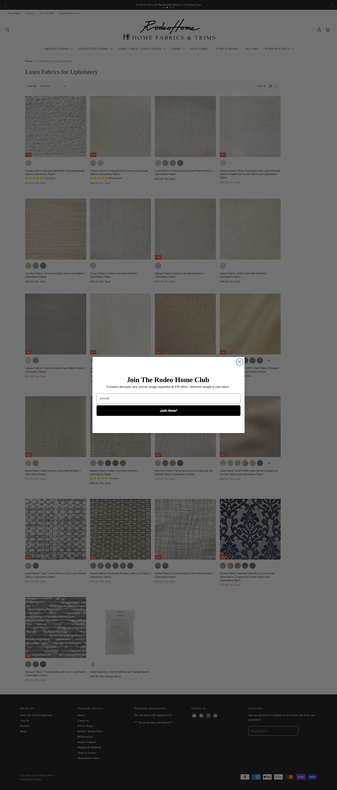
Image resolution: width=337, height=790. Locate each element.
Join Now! (168, 410)
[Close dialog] (239, 362)
